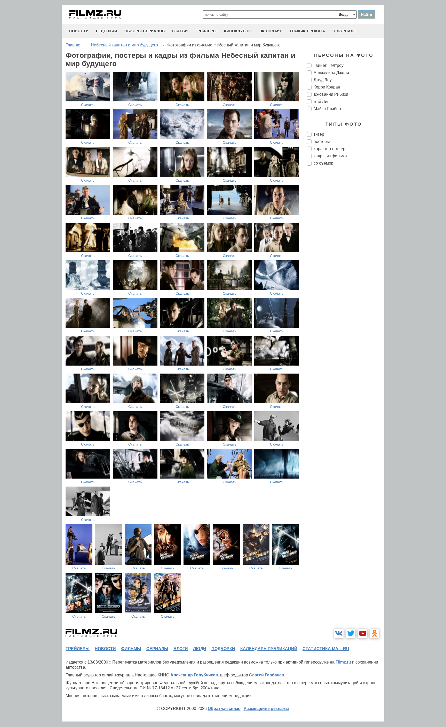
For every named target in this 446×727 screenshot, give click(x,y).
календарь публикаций (268, 649)
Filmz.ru (343, 662)
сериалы (157, 649)
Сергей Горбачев (266, 675)
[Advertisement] (345, 256)
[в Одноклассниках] (374, 633)
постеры (322, 141)
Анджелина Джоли (331, 72)
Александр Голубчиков (194, 675)
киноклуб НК (238, 31)
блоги (180, 649)
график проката (307, 31)
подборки (223, 649)
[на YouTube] (362, 633)
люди (199, 649)
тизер (319, 134)
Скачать (87, 105)
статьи (180, 31)
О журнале (344, 31)
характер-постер (329, 149)
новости (79, 31)
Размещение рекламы (266, 708)
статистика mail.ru (325, 649)
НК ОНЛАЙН (271, 31)
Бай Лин (322, 101)
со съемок (323, 163)
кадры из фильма (330, 156)
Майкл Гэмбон (327, 109)
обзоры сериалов (144, 31)
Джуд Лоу (323, 80)
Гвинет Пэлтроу (329, 65)
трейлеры (206, 31)
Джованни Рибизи (331, 94)
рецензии (106, 31)
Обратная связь (224, 708)
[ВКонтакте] (339, 633)
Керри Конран (327, 87)
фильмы (131, 649)
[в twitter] (350, 633)
